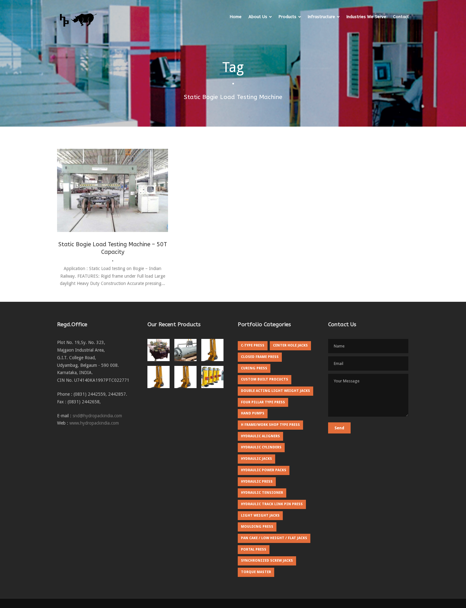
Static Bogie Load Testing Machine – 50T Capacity (112, 248)
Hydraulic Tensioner (262, 493)
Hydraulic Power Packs (263, 470)
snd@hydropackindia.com (97, 415)
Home (236, 16)
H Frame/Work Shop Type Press (270, 425)
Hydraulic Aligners (260, 436)
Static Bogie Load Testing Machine (112, 201)
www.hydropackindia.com (94, 423)
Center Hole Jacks (290, 345)
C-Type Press (252, 345)
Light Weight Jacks (260, 515)
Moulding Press (257, 527)
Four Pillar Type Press (263, 402)
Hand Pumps (252, 413)
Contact (401, 16)
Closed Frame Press (260, 357)
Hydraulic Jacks (256, 459)
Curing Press (254, 368)
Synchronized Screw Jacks (267, 560)
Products (287, 16)
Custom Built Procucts (264, 379)
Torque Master (256, 572)
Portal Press (253, 549)
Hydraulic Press (257, 481)
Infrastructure (321, 16)
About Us (258, 16)
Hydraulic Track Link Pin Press (272, 504)
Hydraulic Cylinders (261, 447)
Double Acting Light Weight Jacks (275, 391)
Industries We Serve (366, 16)
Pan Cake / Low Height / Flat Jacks (274, 538)
